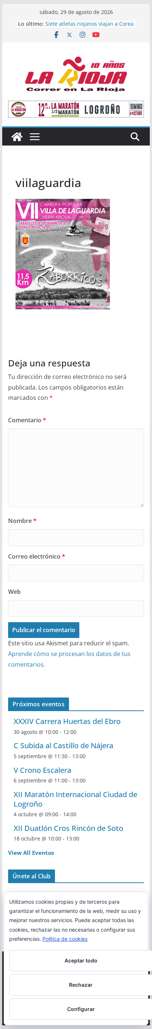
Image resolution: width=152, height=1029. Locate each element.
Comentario (27, 420)
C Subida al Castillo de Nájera (63, 745)
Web (14, 592)
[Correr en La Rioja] (17, 137)
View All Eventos (31, 852)
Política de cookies (64, 939)
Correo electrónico (36, 556)
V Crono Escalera (42, 770)
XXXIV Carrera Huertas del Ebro (67, 721)
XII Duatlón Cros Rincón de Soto (68, 828)
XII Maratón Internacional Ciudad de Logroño (75, 799)
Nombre (22, 521)
